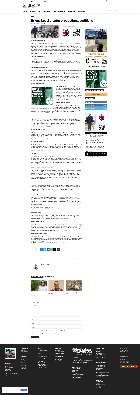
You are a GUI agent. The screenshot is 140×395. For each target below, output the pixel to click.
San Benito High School (43, 358)
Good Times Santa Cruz (101, 354)
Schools (23, 360)
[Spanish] (46, 1)
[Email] (54, 249)
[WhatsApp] (51, 249)
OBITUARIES (58, 348)
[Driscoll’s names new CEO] (39, 285)
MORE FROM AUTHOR (48, 276)
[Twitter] (44, 249)
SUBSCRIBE (7, 360)
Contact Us (7, 366)
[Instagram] (108, 1)
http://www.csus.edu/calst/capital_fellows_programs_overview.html (46, 209)
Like (105, 102)
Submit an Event (42, 365)
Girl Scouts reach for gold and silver (39, 258)
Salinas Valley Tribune (101, 374)
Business (23, 358)
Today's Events (41, 364)
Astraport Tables (58, 359)
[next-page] (34, 296)
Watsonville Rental (59, 360)
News (32, 16)
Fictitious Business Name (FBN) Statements (82, 360)
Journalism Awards (124, 351)
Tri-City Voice (99, 376)
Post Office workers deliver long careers (72, 258)
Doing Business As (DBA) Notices (79, 362)
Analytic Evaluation (76, 377)
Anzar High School (42, 356)
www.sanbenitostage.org (37, 112)
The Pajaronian (99, 375)
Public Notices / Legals (77, 359)
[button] (112, 11)
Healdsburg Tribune (100, 365)
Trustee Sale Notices (76, 364)
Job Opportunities (124, 350)
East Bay (98, 386)
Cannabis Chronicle (100, 384)
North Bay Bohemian (100, 357)
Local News (24, 356)
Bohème (97, 383)
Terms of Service (8, 372)
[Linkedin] (48, 249)
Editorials (23, 368)
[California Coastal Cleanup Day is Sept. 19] (74, 285)
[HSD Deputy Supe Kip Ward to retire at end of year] (56, 285)
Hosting (73, 371)
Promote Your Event (42, 367)
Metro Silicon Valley (100, 356)
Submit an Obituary (59, 353)
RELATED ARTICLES (37, 276)
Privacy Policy (8, 370)
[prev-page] (32, 296)
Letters (23, 370)
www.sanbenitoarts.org (56, 229)
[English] (44, 1)
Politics (23, 362)
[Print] (58, 249)
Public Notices (24, 351)
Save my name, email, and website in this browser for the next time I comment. (51, 330)
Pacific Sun (98, 359)
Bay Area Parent (99, 381)
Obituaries (57, 350)
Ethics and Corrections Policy (11, 373)
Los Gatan (98, 369)
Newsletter (7, 364)
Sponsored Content (76, 376)
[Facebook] (106, 1)
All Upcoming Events (42, 362)
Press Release (8, 369)
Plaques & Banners (9, 375)
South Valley (33, 23)
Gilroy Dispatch (99, 363)
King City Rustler (99, 368)
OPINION (23, 365)
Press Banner (99, 372)
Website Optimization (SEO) (78, 373)
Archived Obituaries (59, 351)
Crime (22, 359)
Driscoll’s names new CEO (36, 292)
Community (24, 367)
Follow (104, 105)
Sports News (41, 355)
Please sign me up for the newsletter (40, 333)
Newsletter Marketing (77, 379)
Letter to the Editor (9, 367)
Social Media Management (78, 374)
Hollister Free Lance (100, 366)
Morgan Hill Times (100, 371)
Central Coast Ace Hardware (61, 358)
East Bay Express (100, 353)
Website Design (75, 370)
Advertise (23, 350)
